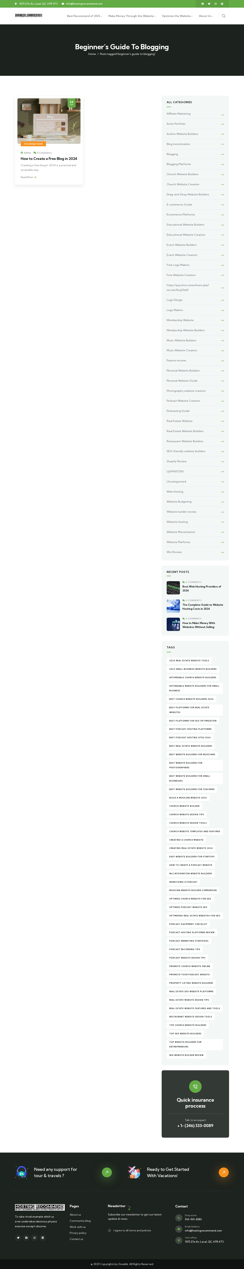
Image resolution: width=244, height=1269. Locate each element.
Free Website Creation (181, 275)
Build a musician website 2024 (188, 798)
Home (92, 54)
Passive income (176, 360)
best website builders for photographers (185, 765)
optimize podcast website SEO (188, 907)
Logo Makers (175, 310)
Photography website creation (186, 390)
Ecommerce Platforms (181, 214)
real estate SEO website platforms (191, 991)
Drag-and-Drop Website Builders (188, 194)
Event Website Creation (182, 255)
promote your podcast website (189, 974)
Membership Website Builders (186, 330)
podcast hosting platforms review (192, 932)
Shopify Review (177, 461)
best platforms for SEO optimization (193, 721)
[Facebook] (203, 4)
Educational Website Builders (185, 224)
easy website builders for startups (192, 857)
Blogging (172, 154)
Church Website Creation (183, 184)
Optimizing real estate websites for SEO (194, 916)
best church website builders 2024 (191, 699)
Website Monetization (181, 532)
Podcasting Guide (178, 410)
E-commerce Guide (179, 204)
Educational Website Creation (186, 234)
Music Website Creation (182, 350)
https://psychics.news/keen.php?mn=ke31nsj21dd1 (188, 287)
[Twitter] (209, 4)
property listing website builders (191, 983)
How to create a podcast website (190, 865)
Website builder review (181, 511)
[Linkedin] (43, 1238)
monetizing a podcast (183, 882)
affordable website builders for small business (194, 688)
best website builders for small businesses (189, 778)
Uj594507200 (175, 471)
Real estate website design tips (189, 1000)
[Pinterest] (222, 4)
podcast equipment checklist (188, 924)
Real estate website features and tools (194, 1008)
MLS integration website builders (190, 873)
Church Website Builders (182, 174)
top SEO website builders (185, 1033)
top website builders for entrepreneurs (185, 1044)
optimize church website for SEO (190, 899)
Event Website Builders (182, 244)
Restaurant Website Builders (185, 441)
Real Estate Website (180, 421)
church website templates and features (194, 831)
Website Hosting (177, 521)
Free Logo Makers (178, 265)
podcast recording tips (184, 949)
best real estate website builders (190, 746)
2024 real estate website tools (189, 660)
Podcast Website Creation (183, 400)
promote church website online (189, 966)
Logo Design (175, 300)
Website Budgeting (179, 501)
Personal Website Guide (182, 380)
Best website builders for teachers (192, 789)
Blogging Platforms (179, 164)
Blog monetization (178, 144)
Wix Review (174, 552)
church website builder (184, 806)
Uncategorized (33, 143)
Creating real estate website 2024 (191, 848)
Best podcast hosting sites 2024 (190, 737)
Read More (27, 177)
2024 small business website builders (193, 669)
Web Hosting (175, 491)
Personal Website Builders (183, 370)
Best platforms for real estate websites (189, 710)
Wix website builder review (186, 1055)
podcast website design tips (187, 958)
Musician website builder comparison (193, 890)
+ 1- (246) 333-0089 (195, 1125)
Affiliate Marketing (179, 113)
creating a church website (186, 840)
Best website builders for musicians (192, 754)
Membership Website (180, 320)
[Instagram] (215, 4)
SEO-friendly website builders (186, 451)
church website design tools (188, 823)
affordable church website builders (192, 677)
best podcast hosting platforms (190, 729)
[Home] (29, 16)
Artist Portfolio (176, 123)
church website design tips (186, 814)
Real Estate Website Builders (185, 431)
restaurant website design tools (190, 1017)
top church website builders (187, 1025)
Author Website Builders (182, 134)
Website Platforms (178, 542)
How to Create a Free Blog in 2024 (49, 158)
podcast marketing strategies (188, 941)
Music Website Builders (181, 340)
